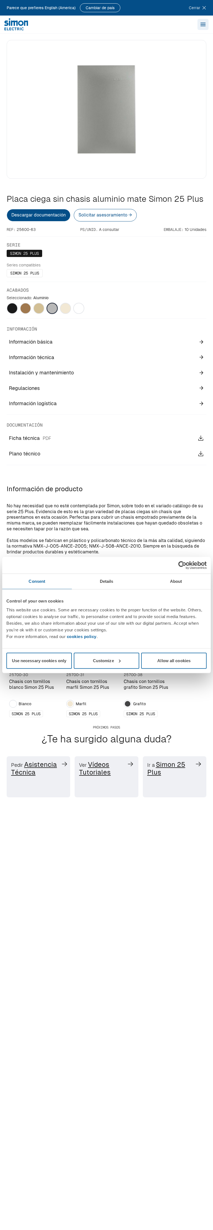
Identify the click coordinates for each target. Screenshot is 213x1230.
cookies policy (82, 636)
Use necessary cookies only (39, 660)
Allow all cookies (174, 660)
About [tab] (176, 581)
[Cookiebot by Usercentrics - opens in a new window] (182, 565)
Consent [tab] (37, 581)
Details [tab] (106, 581)
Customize (103, 660)
